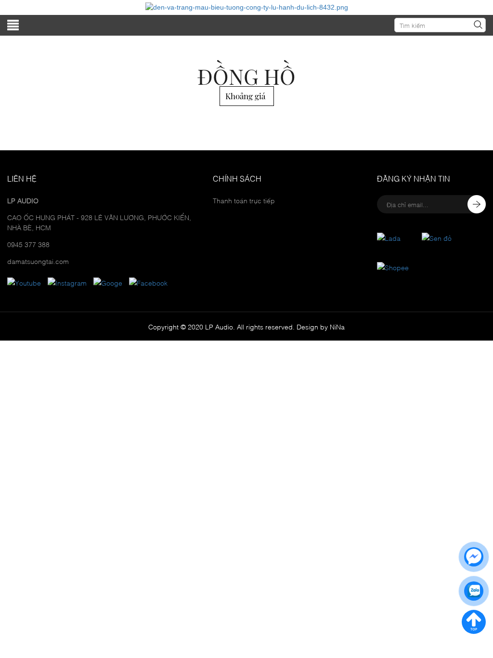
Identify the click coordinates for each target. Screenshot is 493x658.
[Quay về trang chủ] (474, 622)
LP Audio (219, 326)
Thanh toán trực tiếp (244, 200)
